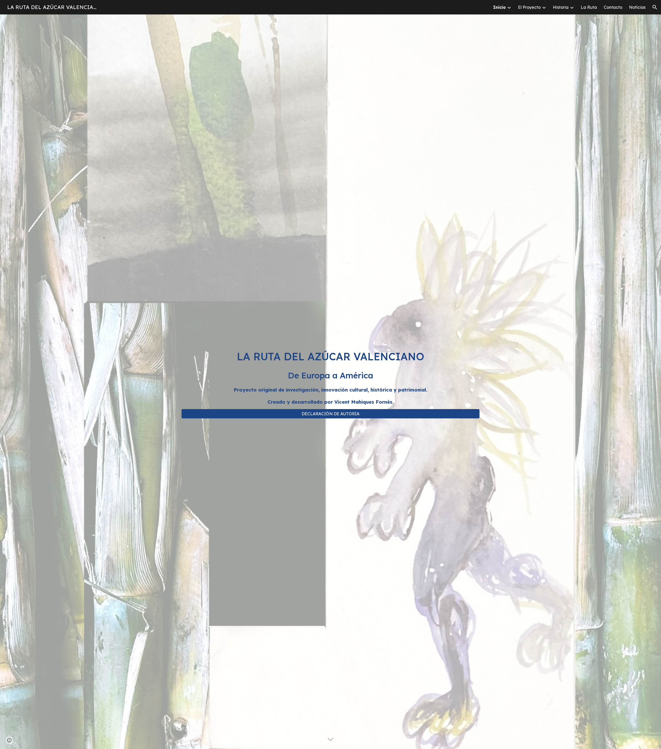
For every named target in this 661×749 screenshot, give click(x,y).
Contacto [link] (613, 7)
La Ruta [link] (589, 7)
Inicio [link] (499, 7)
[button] (655, 7)
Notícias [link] (637, 7)
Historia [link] (561, 7)
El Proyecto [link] (529, 7)
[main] (330, 377)
